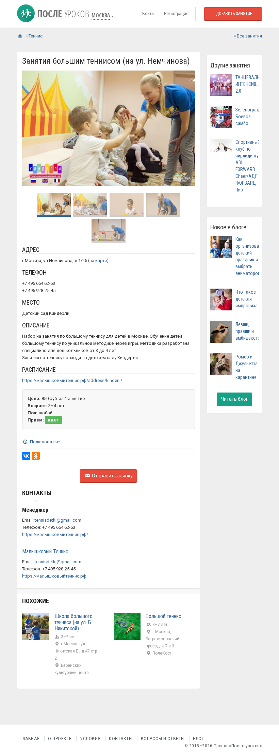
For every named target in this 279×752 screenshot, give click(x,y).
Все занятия (249, 36)
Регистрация (176, 13)
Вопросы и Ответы (163, 738)
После (62, 13)
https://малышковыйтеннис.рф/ (55, 534)
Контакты (120, 738)
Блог (198, 738)
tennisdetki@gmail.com (58, 520)
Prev (31, 128)
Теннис (36, 36)
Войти (148, 13)
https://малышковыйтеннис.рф (54, 576)
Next (186, 128)
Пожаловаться (45, 441)
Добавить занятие (234, 13)
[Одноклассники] (36, 456)
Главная (30, 738)
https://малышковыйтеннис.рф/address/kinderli (71, 380)
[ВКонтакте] (26, 456)
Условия (90, 738)
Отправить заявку (112, 475)
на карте (98, 260)
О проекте (60, 738)
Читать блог (234, 399)
